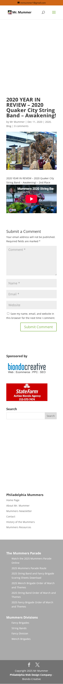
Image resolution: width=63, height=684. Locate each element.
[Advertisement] (31, 61)
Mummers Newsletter (19, 511)
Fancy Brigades (20, 622)
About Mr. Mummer (18, 505)
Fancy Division (20, 633)
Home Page (12, 500)
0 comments (21, 126)
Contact (10, 516)
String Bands (19, 628)
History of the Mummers (20, 522)
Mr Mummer (17, 121)
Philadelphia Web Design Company (31, 674)
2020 (48, 121)
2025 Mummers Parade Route (29, 568)
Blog (8, 126)
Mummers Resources (18, 527)
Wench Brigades (21, 639)
